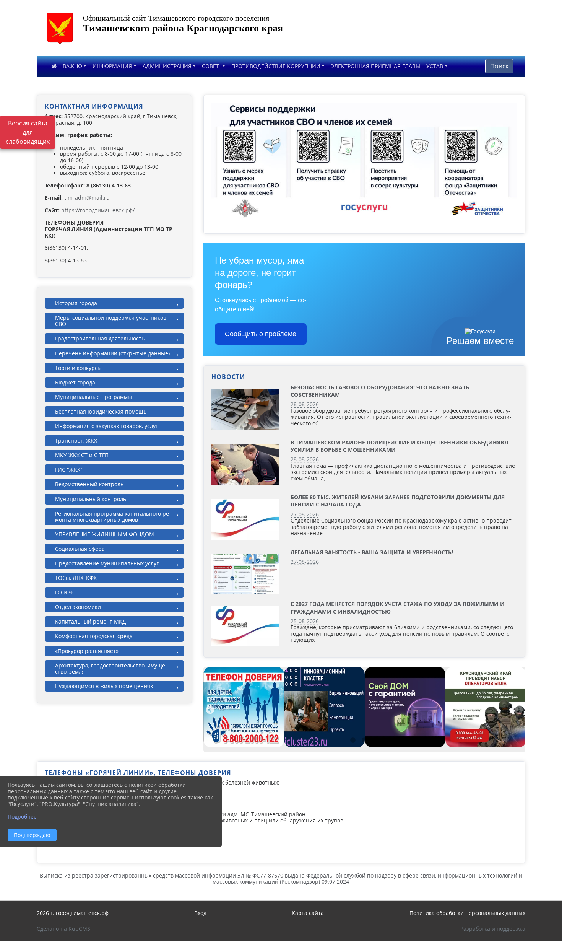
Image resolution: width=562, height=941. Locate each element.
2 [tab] (364, 740)
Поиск (499, 66)
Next (517, 709)
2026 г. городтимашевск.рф (73, 913)
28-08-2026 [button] (305, 404)
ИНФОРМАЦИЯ (112, 66)
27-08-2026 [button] (305, 514)
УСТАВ (434, 66)
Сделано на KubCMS (63, 928)
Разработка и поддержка (492, 928)
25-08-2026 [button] (305, 621)
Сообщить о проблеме (260, 334)
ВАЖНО (72, 66)
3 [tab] (376, 740)
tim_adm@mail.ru (87, 197)
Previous (209, 709)
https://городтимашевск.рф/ (98, 210)
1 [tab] (353, 740)
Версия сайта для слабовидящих (28, 132)
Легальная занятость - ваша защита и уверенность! (372, 552)
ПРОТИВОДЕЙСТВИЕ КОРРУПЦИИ (275, 66)
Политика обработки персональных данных (467, 913)
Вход (200, 913)
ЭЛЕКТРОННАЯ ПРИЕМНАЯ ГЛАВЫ (375, 66)
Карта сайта (308, 913)
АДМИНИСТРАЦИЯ (167, 66)
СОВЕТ (211, 66)
